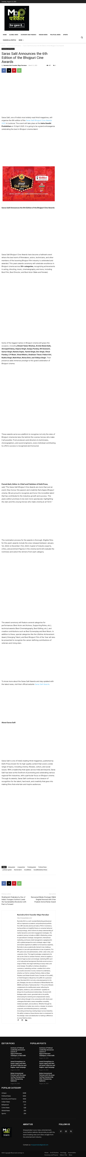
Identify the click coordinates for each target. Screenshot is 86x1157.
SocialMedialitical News (40, 870)
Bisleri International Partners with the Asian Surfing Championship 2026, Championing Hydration (18, 1077)
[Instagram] (23, 1020)
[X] (9, 70)
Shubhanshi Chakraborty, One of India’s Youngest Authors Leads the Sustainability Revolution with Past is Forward (14, 900)
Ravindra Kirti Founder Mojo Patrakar (15, 65)
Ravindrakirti (18, 870)
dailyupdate (11, 867)
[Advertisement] (58, 18)
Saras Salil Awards (42, 684)
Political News (42, 867)
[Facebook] (4, 70)
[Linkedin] (27, 1020)
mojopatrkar (21, 867)
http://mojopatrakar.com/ (24, 918)
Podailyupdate (31, 867)
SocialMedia (27, 870)
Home (3, 46)
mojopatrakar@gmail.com (39, 1145)
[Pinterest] (14, 70)
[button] (81, 37)
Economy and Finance (14, 46)
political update (7, 870)
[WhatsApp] (19, 70)
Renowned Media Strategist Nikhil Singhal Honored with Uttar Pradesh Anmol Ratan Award (43, 899)
